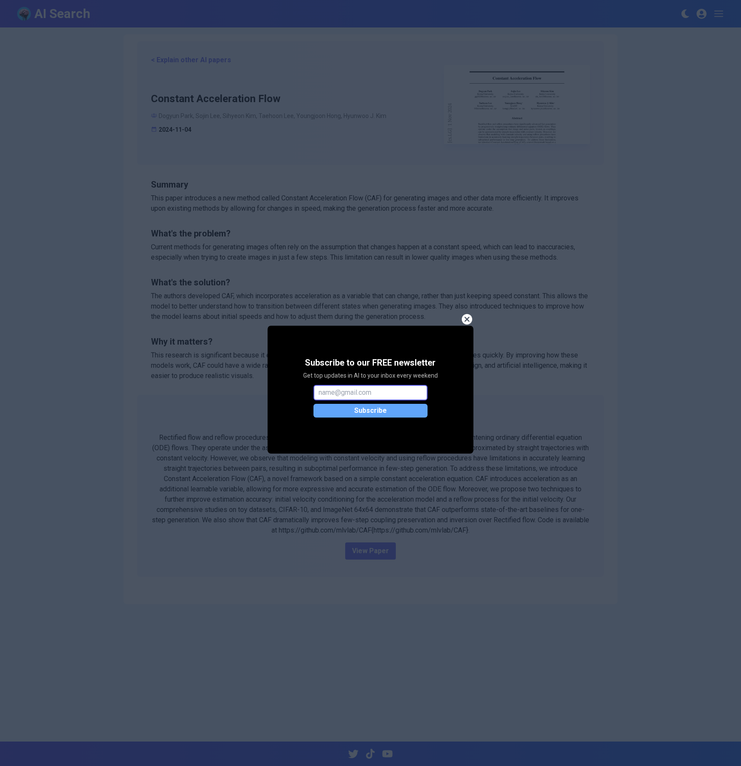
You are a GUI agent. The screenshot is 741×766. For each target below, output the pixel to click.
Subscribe (370, 410)
